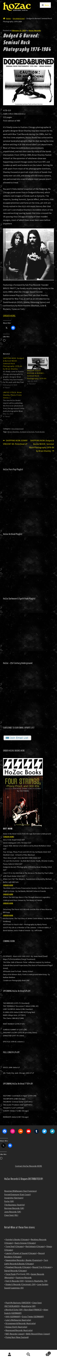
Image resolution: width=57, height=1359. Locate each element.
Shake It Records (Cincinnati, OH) (20, 1284)
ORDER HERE (9, 836)
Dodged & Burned (27, 432)
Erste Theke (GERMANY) (33, 1316)
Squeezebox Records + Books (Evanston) (23, 1260)
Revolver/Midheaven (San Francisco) (20, 1191)
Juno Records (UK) (12, 1211)
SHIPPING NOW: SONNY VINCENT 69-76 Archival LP (15, 442)
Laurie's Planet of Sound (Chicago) (21, 1253)
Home (8, 18)
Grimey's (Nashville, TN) (36, 1281)
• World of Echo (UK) (13, 1309)
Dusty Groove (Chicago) (25, 1243)
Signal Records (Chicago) (15, 1270)
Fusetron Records (24, 1277)
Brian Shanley (13, 432)
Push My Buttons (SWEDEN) (18, 1302)
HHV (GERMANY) (12, 1316)
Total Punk (10, 1274)
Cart (44, 1352)
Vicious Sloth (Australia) (16, 1326)
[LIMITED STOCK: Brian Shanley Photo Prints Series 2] (15, 404)
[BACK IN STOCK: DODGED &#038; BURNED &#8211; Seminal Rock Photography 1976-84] (38, 363)
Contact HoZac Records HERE (28, 1166)
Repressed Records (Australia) (19, 1330)
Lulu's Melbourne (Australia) (18, 1320)
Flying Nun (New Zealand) (17, 1337)
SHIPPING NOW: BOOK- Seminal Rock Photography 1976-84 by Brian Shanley (41, 445)
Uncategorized (19, 18)
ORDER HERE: (9, 315)
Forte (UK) (9, 1201)
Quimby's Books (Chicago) (17, 1239)
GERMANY (16, 1313)
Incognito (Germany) (13, 1197)
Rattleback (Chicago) (35, 1246)
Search (28, 1354)
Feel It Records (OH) (14, 1281)
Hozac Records (35, 30)
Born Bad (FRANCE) (33, 1309)
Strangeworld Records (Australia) (20, 1323)
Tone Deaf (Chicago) (14, 1246)
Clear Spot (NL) (11, 1215)
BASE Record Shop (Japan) (38, 1333)
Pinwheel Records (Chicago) (18, 1267)
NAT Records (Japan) (14, 1333)
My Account (9, 1354)
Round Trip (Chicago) (41, 1267)
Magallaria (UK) (28, 1306)
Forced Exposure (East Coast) (17, 1194)
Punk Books (40, 432)
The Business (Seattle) (14, 1204)
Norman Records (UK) (14, 1208)
